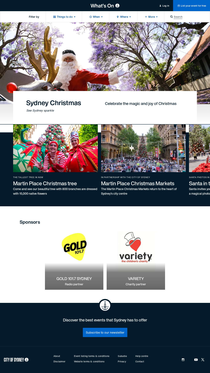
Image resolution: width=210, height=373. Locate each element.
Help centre (141, 356)
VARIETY (136, 278)
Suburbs (122, 356)
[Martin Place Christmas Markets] (143, 160)
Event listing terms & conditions (91, 356)
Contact (139, 361)
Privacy (122, 361)
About (56, 356)
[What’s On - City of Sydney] (105, 5)
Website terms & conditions (89, 361)
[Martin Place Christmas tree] (55, 160)
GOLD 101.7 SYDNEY (74, 278)
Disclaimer (59, 361)
